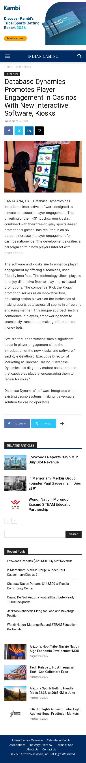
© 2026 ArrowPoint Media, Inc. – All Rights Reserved (43, 754)
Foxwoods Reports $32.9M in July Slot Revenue (40, 561)
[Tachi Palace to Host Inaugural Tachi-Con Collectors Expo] (15, 672)
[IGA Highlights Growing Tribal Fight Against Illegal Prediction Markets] (15, 714)
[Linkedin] (29, 130)
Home (8, 67)
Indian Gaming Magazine (27, 740)
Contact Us (49, 749)
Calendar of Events (58, 740)
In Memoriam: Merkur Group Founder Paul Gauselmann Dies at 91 (55, 483)
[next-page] (14, 521)
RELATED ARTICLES (21, 445)
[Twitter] (19, 130)
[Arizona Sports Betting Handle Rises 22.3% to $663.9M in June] (15, 693)
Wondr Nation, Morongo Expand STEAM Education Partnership (51, 504)
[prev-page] (7, 521)
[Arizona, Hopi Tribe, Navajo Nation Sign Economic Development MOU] (15, 651)
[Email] (39, 130)
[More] (62, 423)
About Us (32, 749)
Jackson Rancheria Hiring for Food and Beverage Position (41, 613)
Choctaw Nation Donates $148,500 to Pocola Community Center (38, 586)
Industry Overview (41, 745)
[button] (7, 56)
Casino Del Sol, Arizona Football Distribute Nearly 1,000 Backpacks (40, 600)
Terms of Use (64, 745)
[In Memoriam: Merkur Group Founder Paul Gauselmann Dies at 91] (15, 483)
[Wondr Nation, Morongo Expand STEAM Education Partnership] (15, 504)
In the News (23, 67)
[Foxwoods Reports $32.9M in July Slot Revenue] (15, 462)
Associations (17, 745)
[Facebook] (8, 130)
